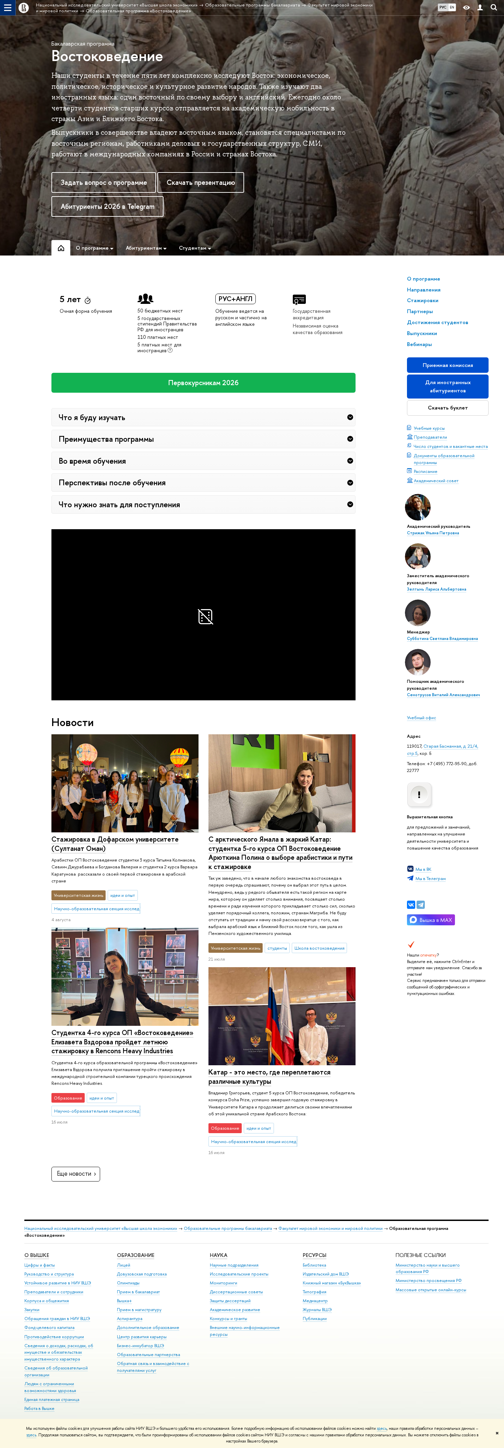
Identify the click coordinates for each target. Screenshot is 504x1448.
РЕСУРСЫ (314, 1255)
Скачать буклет (448, 407)
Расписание (425, 471)
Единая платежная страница (51, 1399)
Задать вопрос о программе (104, 182)
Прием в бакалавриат (138, 1292)
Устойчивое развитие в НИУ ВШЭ (57, 1283)
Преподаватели (430, 437)
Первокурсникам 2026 (203, 382)
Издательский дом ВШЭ (326, 1274)
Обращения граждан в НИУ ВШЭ (57, 1318)
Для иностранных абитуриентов (448, 386)
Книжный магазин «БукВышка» (332, 1283)
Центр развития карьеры (142, 1337)
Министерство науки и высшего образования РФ (428, 1268)
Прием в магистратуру (139, 1310)
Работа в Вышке (39, 1408)
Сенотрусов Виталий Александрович (443, 695)
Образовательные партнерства (148, 1354)
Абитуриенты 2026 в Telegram (108, 206)
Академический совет (436, 480)
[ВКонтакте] (411, 905)
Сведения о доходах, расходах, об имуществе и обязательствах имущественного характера (58, 1352)
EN (452, 7)
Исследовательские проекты (239, 1274)
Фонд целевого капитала (49, 1327)
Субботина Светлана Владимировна (442, 638)
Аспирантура (129, 1318)
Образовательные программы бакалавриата (228, 1228)
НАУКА (218, 1255)
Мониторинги (223, 1283)
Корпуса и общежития (46, 1301)
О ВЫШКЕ (36, 1255)
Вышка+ (124, 1301)
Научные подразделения (234, 1265)
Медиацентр (315, 1301)
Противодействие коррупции (54, 1337)
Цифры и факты (39, 1265)
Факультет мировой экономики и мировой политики (330, 1228)
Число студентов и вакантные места (451, 446)
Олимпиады (128, 1283)
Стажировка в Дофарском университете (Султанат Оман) (115, 843)
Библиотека (314, 1265)
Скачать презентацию (201, 182)
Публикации (315, 1318)
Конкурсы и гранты (228, 1318)
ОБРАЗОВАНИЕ (135, 1255)
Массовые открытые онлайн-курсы (431, 1290)
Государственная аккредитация (312, 314)
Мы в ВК (423, 869)
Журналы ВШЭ (317, 1310)
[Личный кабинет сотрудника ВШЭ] (480, 7)
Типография (314, 1292)
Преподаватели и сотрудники (53, 1292)
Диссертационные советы (236, 1292)
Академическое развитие (235, 1310)
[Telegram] (421, 905)
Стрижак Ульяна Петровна (433, 533)
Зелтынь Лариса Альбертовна (436, 589)
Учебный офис (421, 717)
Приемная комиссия (448, 365)
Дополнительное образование (148, 1327)
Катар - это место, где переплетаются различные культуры (269, 1076)
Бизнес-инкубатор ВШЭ (140, 1346)
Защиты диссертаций (230, 1301)
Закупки (31, 1310)
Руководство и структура (49, 1274)
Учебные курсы (429, 428)
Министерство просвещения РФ (429, 1280)
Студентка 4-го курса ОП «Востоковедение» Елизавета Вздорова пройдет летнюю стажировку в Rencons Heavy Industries (122, 1041)
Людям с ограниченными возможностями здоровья (50, 1387)
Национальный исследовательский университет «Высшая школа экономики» (100, 1228)
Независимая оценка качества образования (318, 328)
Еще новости (74, 1173)
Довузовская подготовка (142, 1274)
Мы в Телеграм (431, 878)
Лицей (123, 1265)
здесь (382, 1428)
